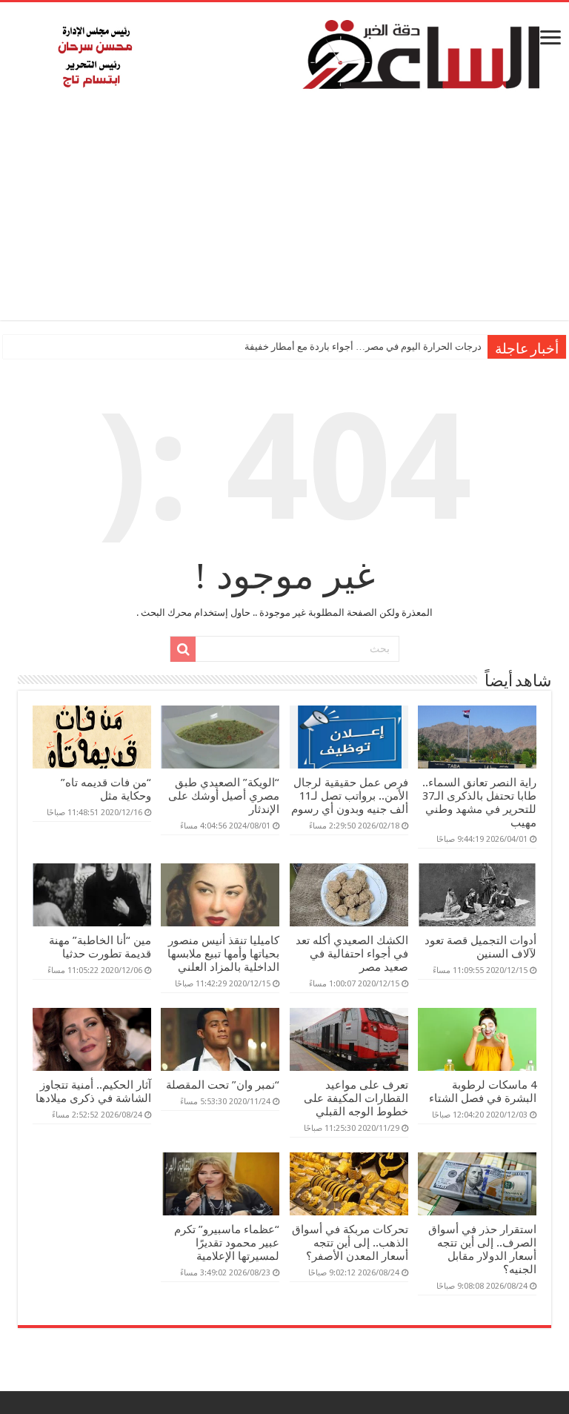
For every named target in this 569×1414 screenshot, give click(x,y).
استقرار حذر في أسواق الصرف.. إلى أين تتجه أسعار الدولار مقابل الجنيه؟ (482, 1249)
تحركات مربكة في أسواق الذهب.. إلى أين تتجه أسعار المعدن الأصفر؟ (350, 1243)
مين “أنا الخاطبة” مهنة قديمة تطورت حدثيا (100, 947)
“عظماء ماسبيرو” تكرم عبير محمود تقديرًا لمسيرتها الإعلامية (226, 1243)
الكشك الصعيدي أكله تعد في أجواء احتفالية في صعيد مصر (352, 954)
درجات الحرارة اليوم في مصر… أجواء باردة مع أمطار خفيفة (363, 346)
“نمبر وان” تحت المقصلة (222, 1085)
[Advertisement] (284, 216)
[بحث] (183, 649)
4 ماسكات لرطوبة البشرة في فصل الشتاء (482, 1091)
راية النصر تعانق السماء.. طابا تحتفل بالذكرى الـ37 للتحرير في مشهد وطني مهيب (479, 802)
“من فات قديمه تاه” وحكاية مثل (106, 789)
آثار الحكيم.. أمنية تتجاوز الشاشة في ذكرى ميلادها (93, 1091)
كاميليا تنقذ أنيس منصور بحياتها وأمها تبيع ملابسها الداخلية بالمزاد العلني (223, 954)
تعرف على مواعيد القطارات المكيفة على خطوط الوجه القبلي (356, 1098)
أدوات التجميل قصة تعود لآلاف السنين (480, 947)
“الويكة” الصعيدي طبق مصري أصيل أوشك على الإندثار (223, 796)
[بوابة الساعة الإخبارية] (284, 53)
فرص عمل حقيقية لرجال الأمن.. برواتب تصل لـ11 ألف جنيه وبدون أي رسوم (349, 796)
